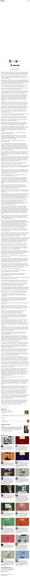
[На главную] (2, 1)
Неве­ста (5, 559)
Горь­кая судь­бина (21, 444)
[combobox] (16, 1)
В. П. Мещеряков (5, 404)
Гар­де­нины (6, 543)
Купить (4, 417)
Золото (5, 460)
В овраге (5, 526)
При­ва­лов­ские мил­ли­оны (8, 493)
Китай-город (20, 460)
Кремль (19, 559)
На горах (5, 444)
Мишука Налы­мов (21, 543)
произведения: (5, 571)
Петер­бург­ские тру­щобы (22, 476)
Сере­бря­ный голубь (22, 493)
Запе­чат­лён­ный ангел (22, 511)
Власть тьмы (6, 511)
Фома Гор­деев (6, 476)
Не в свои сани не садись (22, 526)
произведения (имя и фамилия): (7, 574)
